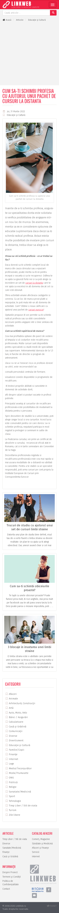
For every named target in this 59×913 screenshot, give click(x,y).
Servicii (35, 852)
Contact (6, 888)
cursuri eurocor (36, 309)
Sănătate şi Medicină (42, 843)
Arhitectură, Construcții (21, 703)
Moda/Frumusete (18, 773)
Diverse (12, 735)
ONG (11, 777)
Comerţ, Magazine (41, 839)
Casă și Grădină (17, 726)
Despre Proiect (10, 872)
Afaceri (12, 694)
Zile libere (14, 814)
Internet (13, 759)
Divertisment (15, 740)
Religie (12, 786)
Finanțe (12, 754)
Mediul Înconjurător (20, 768)
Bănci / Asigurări (18, 717)
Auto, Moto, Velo (17, 712)
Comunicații (15, 731)
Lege (11, 763)
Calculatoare (15, 721)
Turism (12, 810)
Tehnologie (14, 800)
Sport (11, 796)
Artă (10, 707)
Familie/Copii (16, 749)
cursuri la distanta (34, 282)
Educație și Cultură (16, 115)
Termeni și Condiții (11, 876)
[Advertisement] (29, 53)
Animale (13, 698)
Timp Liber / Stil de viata (22, 805)
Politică (13, 782)
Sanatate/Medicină (19, 791)
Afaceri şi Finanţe (40, 847)
